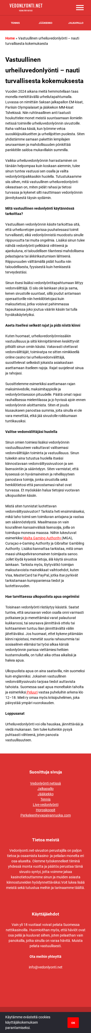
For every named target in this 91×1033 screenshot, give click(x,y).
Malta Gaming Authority (42, 538)
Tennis (15, 23)
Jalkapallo (75, 23)
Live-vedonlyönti (45, 805)
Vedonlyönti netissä (45, 783)
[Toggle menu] (80, 7)
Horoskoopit (45, 810)
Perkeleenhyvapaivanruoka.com (45, 815)
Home (10, 38)
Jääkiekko (45, 23)
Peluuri (32, 692)
